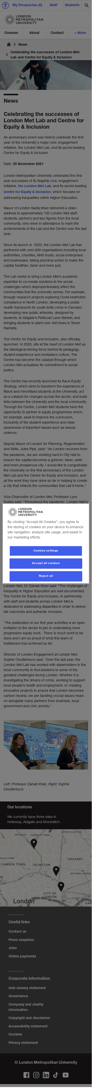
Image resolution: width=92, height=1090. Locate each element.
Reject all (46, 576)
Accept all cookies (46, 563)
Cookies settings (46, 551)
